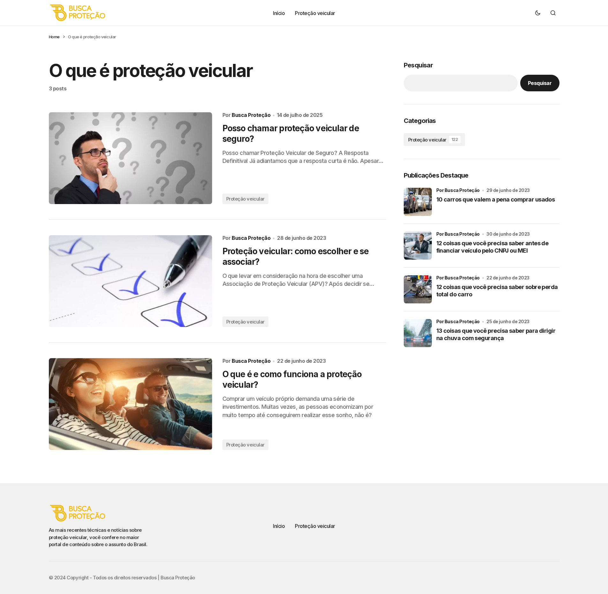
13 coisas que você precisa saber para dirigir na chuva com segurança (496, 334)
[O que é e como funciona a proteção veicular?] (130, 404)
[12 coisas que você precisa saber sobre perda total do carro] (418, 289)
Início (279, 526)
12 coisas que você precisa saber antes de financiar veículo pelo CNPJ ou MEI (492, 247)
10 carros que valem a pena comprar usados (495, 199)
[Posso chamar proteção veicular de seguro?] (130, 158)
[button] (537, 12)
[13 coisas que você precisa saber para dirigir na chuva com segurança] (418, 333)
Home (54, 36)
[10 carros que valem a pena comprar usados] (418, 202)
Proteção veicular (245, 199)
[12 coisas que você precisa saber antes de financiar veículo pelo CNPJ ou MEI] (418, 246)
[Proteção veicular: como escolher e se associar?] (130, 281)
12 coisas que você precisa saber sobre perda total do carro (497, 291)
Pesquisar (418, 65)
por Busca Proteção (458, 190)
